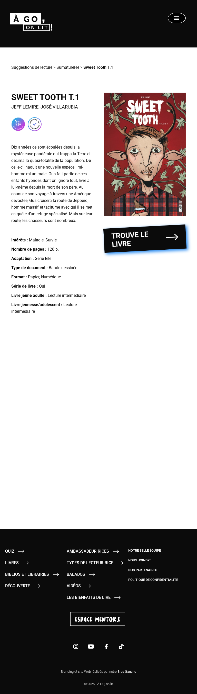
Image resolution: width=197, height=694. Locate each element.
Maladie (36, 240)
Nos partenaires (142, 570)
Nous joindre (139, 560)
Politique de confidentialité (153, 580)
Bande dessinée (63, 267)
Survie (51, 240)
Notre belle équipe (144, 550)
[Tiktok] (121, 646)
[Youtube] (91, 646)
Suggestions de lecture (31, 67)
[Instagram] (76, 646)
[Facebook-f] (106, 646)
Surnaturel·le (67, 67)
